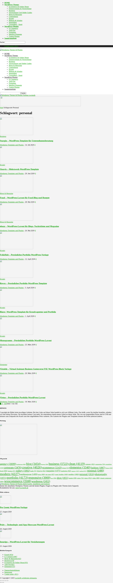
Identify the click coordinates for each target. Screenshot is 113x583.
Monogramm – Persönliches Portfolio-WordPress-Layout (26, 340)
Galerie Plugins (14, 36)
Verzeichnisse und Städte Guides (20, 13)
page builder (61, 474)
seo (53, 478)
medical (83, 471)
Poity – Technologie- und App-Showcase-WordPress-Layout (27, 525)
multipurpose (29, 474)
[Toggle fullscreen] (5, 580)
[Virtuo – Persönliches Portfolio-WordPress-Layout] (16, 391)
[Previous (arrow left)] (1, 582)
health (33, 471)
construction (100, 464)
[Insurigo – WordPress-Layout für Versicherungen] (5, 537)
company (90, 464)
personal (86, 474)
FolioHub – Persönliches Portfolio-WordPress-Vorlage (24, 255)
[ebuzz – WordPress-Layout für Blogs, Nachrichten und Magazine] (16, 220)
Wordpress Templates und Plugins (12, 145)
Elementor (3, 365)
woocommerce (17, 481)
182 (5, 404)
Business (12, 11)
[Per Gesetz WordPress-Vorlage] (5, 503)
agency (8, 463)
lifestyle (41, 471)
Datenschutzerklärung (12, 570)
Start (1, 108)
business (58, 463)
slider (80, 478)
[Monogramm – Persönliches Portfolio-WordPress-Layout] (16, 334)
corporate (13, 467)
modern (10, 474)
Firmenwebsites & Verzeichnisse (20, 9)
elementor (79, 467)
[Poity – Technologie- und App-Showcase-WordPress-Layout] (5, 520)
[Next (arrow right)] (3, 582)
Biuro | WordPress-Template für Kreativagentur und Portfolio (28, 312)
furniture (12, 471)
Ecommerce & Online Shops (19, 7)
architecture (21, 464)
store (88, 478)
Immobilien (13, 22)
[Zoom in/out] (7, 580)
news (41, 474)
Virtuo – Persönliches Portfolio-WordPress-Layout (22, 397)
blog (33, 463)
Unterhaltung (13, 16)
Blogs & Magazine (15, 15)
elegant (65, 468)
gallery (23, 470)
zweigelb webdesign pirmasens (26, 578)
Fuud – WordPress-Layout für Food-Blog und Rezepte (24, 198)
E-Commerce (13, 28)
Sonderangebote (10, 38)
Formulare (12, 32)
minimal (95, 470)
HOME (7, 3)
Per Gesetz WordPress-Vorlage (13, 507)
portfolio (17, 477)
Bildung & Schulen (15, 20)
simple (73, 478)
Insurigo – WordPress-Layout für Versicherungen (22, 542)
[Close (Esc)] (1, 580)
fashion (98, 467)
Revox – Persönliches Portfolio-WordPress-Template (23, 283)
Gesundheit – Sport (15, 24)
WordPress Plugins (11, 26)
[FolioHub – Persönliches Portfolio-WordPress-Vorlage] (16, 249)
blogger (44, 464)
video (96, 478)
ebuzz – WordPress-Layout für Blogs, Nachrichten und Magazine (29, 226)
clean (77, 463)
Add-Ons (12, 30)
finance (109, 468)
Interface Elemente (15, 34)
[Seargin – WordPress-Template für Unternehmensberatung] (16, 134)
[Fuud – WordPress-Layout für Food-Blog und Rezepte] (16, 191)
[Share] (3, 580)
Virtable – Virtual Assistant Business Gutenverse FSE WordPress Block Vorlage (35, 369)
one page (50, 474)
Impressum (8, 572)
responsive (39, 477)
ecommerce (52, 467)
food (3, 471)
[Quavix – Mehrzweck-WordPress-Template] (16, 163)
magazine (53, 471)
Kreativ (11, 18)
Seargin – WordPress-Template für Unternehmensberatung (26, 141)
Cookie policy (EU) (11, 46)
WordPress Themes (11, 5)
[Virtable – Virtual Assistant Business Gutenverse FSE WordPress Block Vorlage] (16, 363)
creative (32, 467)
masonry (75, 471)
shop (62, 478)
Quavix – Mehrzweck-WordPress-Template (19, 169)
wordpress (41, 481)
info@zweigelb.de (21, 488)
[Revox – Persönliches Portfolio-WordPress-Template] (16, 277)
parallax (73, 474)
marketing (66, 471)
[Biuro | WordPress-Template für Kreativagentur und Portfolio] (16, 306)
